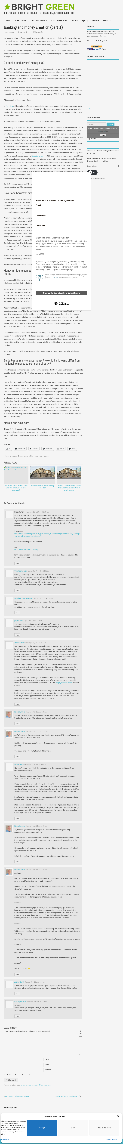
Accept (42, 1128)
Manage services (111, 1139)
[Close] (90, 172)
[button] (118, 1116)
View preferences (104, 1128)
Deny (73, 1128)
